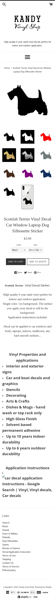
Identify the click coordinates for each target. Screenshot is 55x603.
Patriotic (6, 537)
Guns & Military (10, 533)
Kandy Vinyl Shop (26, 587)
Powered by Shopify (43, 587)
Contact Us (8, 563)
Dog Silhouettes (10, 541)
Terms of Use (9, 555)
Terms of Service (10, 566)
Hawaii (5, 530)
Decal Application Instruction (16, 552)
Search (5, 522)
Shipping (6, 559)
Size (35, 245)
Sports (5, 544)
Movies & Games (11, 548)
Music (5, 526)
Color (18, 245)
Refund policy (9, 570)
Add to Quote (37, 262)
